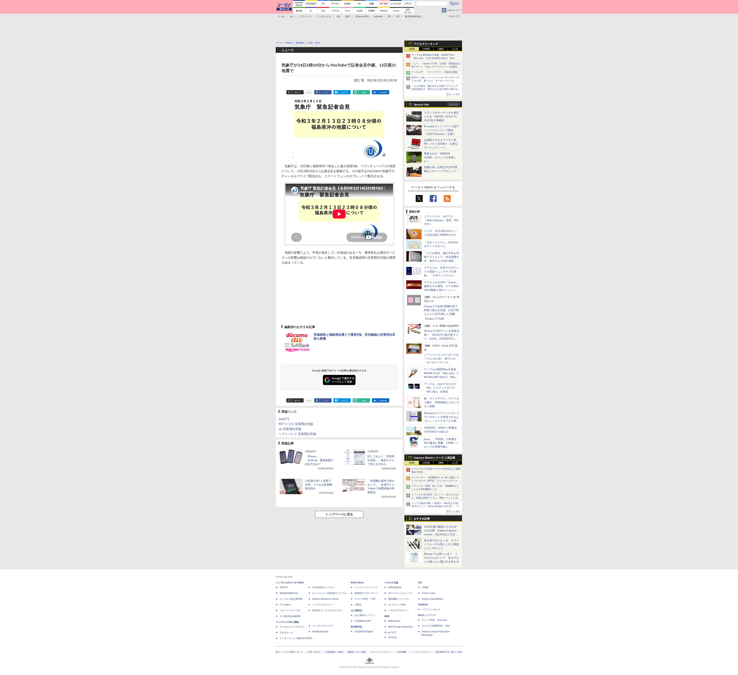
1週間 (441, 49)
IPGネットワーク (427, 615)
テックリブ (390, 632)
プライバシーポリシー (381, 652)
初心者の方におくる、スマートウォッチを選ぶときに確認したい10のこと (441, 544)
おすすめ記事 (422, 518)
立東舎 (358, 604)
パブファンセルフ (431, 609)
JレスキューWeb (397, 604)
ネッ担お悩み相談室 (290, 616)
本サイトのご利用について (289, 652)
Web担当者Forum (289, 593)
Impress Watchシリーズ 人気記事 (434, 457)
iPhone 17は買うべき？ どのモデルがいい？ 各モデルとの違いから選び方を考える (441, 557)
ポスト (297, 92)
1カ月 (455, 49)
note (364, 92)
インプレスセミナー (322, 604)
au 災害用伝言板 (290, 429)
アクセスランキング (426, 43)
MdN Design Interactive (400, 626)
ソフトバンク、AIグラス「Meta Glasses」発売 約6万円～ (441, 220)
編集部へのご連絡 (356, 652)
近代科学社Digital (364, 631)
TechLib (392, 637)
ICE (420, 582)
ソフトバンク (305, 16)
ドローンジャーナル (290, 610)
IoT (398, 16)
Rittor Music (357, 582)
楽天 (347, 16)
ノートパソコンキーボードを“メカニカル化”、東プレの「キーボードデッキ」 (441, 358)
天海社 (425, 587)
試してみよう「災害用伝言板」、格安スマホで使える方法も (380, 460)
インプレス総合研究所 (291, 599)
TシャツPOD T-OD (365, 599)
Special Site (421, 104)
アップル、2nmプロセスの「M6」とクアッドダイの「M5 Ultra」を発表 (440, 387)
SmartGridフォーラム (323, 587)
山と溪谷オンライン (365, 615)
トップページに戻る (339, 514)
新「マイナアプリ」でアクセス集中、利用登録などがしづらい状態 (441, 402)
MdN (386, 616)
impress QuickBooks (432, 599)
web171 (284, 419)
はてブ (345, 92)
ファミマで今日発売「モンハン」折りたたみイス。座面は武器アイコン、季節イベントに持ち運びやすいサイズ (435, 497)
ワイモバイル (324, 16)
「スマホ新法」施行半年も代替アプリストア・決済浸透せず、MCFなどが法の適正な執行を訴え (435, 89)
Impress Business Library (325, 599)
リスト (309, 92)
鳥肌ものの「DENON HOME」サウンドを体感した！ (440, 157)
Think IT (284, 587)
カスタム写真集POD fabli (436, 625)
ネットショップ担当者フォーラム (329, 593)
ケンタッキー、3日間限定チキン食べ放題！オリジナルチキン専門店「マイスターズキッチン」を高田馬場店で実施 (435, 480)
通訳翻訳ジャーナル (398, 599)
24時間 (426, 49)
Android (378, 16)
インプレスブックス (322, 625)
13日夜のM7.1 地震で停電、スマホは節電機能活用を (318, 484)
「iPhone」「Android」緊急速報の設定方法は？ (319, 460)
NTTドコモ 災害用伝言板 (296, 424)
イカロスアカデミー (398, 610)
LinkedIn (383, 92)
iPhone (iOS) (362, 16)
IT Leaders (285, 604)
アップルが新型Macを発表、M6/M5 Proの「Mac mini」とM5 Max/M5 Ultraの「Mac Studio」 (433, 58)
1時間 (412, 49)
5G (389, 16)
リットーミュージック (366, 587)
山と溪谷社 (356, 610)
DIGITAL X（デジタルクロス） (328, 610)
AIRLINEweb (395, 587)
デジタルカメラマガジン (292, 626)
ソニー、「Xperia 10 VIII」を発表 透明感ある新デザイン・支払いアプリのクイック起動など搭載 (435, 66)
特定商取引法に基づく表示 (449, 652)
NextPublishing (320, 631)
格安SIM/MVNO (413, 16)
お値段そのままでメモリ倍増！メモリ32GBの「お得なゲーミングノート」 (441, 143)
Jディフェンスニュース (400, 593)
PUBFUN (423, 604)
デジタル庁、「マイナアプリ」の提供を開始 (434, 72)
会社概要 (401, 652)
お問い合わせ (314, 652)
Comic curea (428, 593)
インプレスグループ (420, 652)
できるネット (286, 632)
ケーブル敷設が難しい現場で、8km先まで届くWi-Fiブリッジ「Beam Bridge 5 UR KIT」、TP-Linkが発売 (435, 506)
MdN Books (394, 621)
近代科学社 (356, 626)
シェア (325, 92)
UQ (338, 16)
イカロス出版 (391, 582)
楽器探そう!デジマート (366, 593)
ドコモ (281, 16)
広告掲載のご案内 (334, 652)
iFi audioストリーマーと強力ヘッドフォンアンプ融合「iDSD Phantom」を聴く (441, 130)
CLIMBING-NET (363, 621)
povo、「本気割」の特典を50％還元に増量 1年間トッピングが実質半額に (441, 443)
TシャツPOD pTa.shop (434, 620)
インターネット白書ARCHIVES (296, 638)
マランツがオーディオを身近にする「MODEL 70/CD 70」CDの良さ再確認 (441, 116)
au (291, 16)
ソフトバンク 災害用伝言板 (297, 434)
